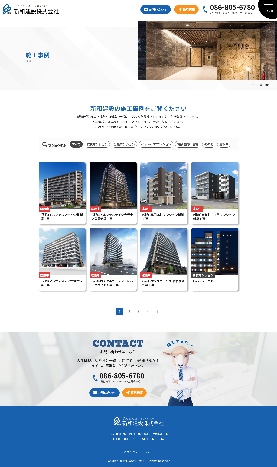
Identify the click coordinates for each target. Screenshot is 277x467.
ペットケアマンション (156, 144)
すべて (76, 144)
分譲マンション (124, 144)
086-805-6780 (232, 7)
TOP (252, 85)
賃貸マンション (97, 144)
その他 (208, 144)
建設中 (223, 144)
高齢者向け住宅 (187, 144)
